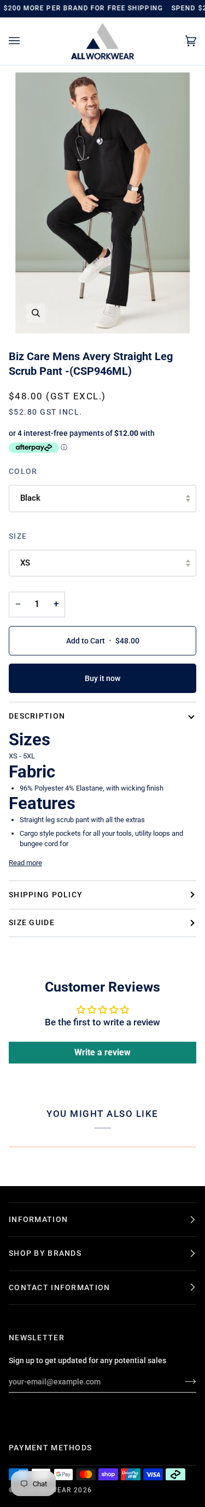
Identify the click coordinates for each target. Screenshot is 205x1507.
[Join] (181, 1381)
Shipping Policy (46, 894)
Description (37, 716)
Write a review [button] (102, 1052)
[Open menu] (25, 41)
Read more (25, 863)
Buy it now (102, 678)
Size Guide (32, 922)
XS (25, 563)
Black (30, 498)
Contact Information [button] (59, 1287)
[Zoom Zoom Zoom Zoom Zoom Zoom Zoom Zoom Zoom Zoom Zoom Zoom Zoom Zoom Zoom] (102, 202)
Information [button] (38, 1219)
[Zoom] (35, 313)
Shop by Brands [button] (45, 1253)
